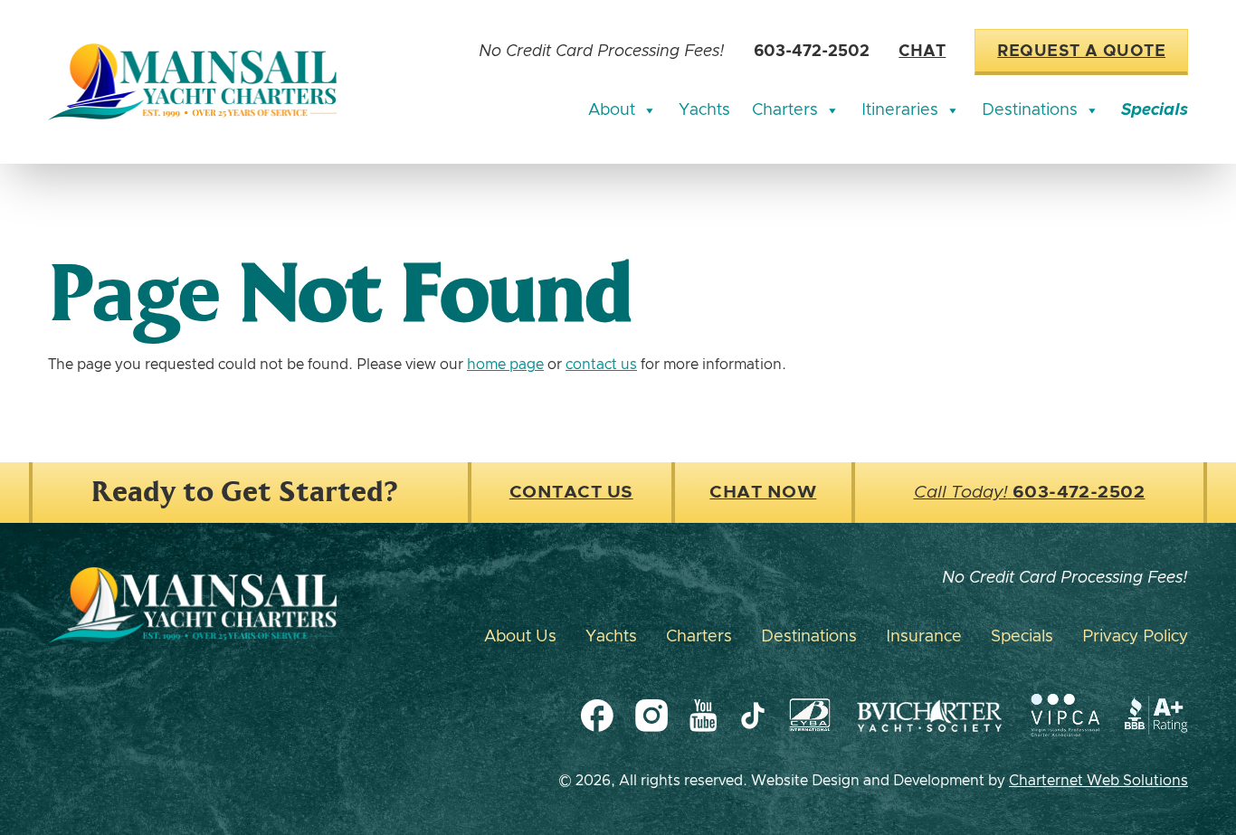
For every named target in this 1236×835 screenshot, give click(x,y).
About (611, 110)
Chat (922, 51)
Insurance (924, 637)
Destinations (1030, 110)
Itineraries (899, 110)
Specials (1154, 110)
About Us (520, 637)
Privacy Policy (1135, 637)
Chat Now (762, 492)
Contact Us (571, 492)
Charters (785, 110)
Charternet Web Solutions (1098, 780)
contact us (601, 364)
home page (505, 364)
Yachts (704, 110)
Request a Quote (1081, 51)
